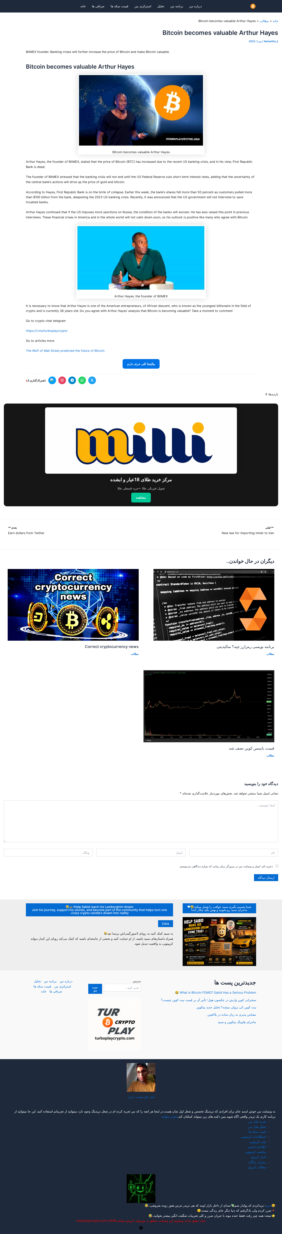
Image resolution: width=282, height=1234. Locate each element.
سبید (268, 1205)
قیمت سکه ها (119, 6)
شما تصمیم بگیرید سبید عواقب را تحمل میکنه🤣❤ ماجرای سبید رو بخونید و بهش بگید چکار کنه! (219, 908)
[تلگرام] (72, 380)
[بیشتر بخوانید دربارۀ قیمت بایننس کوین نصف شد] (209, 706)
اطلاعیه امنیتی (256, 1147)
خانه (83, 6)
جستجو (137, 981)
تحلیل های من (257, 1127)
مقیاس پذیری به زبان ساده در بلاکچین (231, 1014)
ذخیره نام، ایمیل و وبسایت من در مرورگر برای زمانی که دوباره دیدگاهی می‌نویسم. (226, 866)
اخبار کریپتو (258, 1157)
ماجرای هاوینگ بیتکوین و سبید (237, 1022)
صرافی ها (98, 6)
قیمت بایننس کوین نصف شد (251, 748)
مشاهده (141, 497)
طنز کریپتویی (257, 1142)
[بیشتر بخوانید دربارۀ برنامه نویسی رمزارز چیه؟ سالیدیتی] (213, 604)
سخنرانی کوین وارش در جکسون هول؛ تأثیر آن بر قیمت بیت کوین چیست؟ (208, 1000)
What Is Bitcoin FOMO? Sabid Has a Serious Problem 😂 (215, 992)
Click (165, 924)
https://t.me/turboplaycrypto (47, 331)
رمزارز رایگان (257, 1162)
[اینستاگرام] (62, 380)
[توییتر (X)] (92, 380)
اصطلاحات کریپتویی (253, 1137)
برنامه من (176, 6)
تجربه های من (257, 1121)
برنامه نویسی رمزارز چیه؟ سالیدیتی (245, 646)
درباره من (195, 6)
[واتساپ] (82, 380)
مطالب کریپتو (257, 1167)
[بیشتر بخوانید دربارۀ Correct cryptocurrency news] (73, 604)
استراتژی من (142, 6)
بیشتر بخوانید (169, 1116)
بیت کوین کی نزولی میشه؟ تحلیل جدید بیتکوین (226, 1007)
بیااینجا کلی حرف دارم (141, 364)
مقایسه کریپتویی (255, 1152)
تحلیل (160, 6)
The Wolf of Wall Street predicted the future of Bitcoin (65, 351)
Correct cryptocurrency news (112, 646)
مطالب (270, 653)
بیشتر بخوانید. (161, 1216)
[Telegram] (141, 1228)
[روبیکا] (52, 380)
